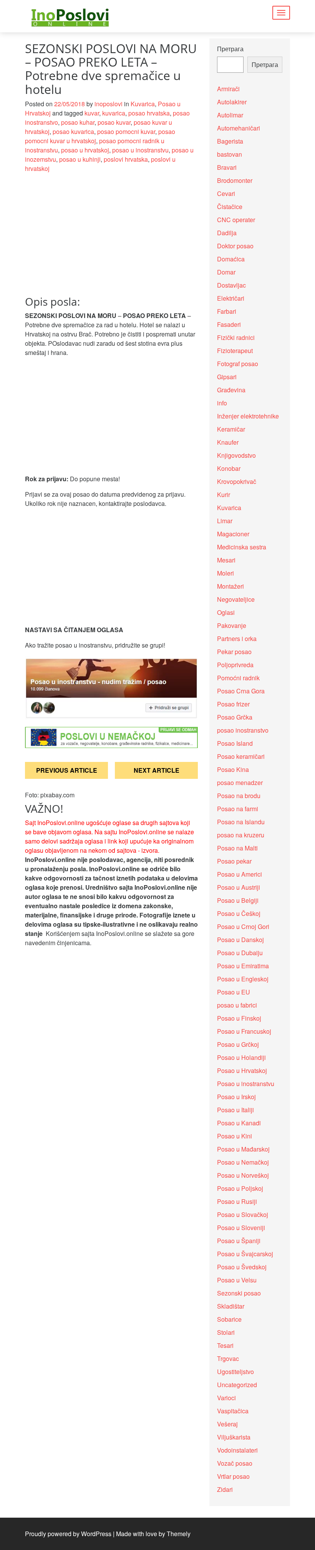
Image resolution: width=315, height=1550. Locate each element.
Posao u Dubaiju (240, 952)
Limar (224, 520)
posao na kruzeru (240, 834)
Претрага (230, 48)
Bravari (227, 167)
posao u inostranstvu (140, 150)
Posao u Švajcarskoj (245, 1253)
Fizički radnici (236, 337)
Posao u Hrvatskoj (242, 1070)
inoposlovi (108, 103)
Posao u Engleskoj (243, 978)
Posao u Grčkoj (238, 1044)
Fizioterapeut (235, 350)
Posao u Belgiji (238, 900)
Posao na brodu (238, 795)
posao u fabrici (237, 1005)
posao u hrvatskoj (85, 150)
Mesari (226, 560)
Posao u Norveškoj (243, 1175)
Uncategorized (237, 1384)
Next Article (156, 770)
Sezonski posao (239, 1293)
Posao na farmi (237, 808)
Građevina (231, 389)
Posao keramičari (241, 756)
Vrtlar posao (233, 1476)
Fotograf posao (237, 363)
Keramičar (231, 429)
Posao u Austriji (238, 887)
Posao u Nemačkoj (243, 1162)
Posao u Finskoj (239, 1018)
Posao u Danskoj (240, 939)
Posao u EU (233, 992)
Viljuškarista (233, 1437)
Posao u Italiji (235, 1109)
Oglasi (226, 612)
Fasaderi (229, 324)
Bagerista (230, 141)
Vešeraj (227, 1423)
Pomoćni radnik (238, 677)
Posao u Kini (234, 1136)
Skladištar (230, 1306)
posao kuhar (77, 122)
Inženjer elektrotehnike (248, 416)
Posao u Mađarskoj (243, 1149)
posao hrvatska (149, 113)
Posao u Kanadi (239, 1122)
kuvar (92, 113)
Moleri (225, 573)
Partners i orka (237, 638)
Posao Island (235, 743)
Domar (226, 272)
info (222, 402)
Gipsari (227, 376)
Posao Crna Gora (241, 690)
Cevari (226, 193)
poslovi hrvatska (126, 159)
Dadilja (227, 232)
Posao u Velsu (237, 1279)
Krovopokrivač (236, 481)
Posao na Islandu (241, 821)
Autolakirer (232, 101)
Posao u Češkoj (238, 913)
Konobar (228, 468)
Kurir (223, 494)
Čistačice (229, 206)
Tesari (225, 1345)
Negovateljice (236, 599)
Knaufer (228, 442)
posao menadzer (240, 782)
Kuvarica (143, 103)
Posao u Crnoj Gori (243, 926)
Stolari (226, 1332)
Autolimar (230, 114)
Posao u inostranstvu (245, 1083)
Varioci (226, 1397)
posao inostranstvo (243, 730)
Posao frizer (233, 704)
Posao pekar (234, 861)
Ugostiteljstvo (235, 1371)
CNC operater (236, 219)
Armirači (228, 88)
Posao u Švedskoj (242, 1266)
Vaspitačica (233, 1410)
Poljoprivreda (235, 664)
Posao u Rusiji (237, 1201)
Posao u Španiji (238, 1240)
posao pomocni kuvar (126, 131)
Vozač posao (234, 1463)
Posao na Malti (237, 848)
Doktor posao (235, 245)
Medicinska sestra (241, 546)
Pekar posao (234, 651)
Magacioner (233, 533)
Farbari (226, 311)
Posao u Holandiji (241, 1057)
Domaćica (231, 258)
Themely (179, 1533)
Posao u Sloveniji (241, 1227)
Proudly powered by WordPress (68, 1533)
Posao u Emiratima (243, 965)
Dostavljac (231, 285)
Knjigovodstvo (236, 455)
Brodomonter (234, 180)
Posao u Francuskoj (244, 1031)
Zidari (225, 1489)
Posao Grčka (234, 717)
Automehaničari (238, 128)
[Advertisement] (111, 239)
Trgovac (228, 1358)
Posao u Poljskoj (240, 1188)
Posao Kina (233, 769)
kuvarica (113, 113)
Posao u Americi (239, 874)
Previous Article (66, 770)
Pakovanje (231, 625)
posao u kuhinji (80, 159)
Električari (230, 298)
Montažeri (230, 586)
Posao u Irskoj (236, 1096)
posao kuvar (114, 122)
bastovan (229, 154)
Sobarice (229, 1319)
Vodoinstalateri (237, 1450)
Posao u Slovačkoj (242, 1214)
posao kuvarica (73, 131)
